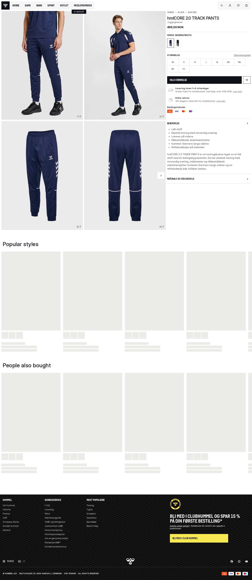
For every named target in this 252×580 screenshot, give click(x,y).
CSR (5, 517)
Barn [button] (39, 5)
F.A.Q (47, 505)
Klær (181, 12)
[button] (222, 5)
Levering (49, 509)
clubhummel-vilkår (54, 526)
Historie (7, 509)
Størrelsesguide (242, 55)
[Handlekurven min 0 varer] (246, 5)
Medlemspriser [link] (83, 5)
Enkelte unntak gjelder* (180, 526)
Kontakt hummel (11, 526)
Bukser (192, 12)
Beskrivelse (173, 123)
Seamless (92, 517)
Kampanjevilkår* (53, 542)
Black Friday (92, 526)
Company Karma (11, 522)
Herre (170, 12)
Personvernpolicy (54, 530)
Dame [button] (28, 5)
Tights (90, 509)
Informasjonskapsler (55, 534)
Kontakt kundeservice (55, 546)
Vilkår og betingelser (55, 522)
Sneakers (91, 513)
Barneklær (91, 522)
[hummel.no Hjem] (5, 5)
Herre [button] (15, 5)
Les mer (237, 91)
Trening (90, 505)
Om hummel (9, 505)
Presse (6, 513)
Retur (47, 513)
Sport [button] (51, 5)
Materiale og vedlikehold (180, 179)
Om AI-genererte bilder (56, 538)
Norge (10, 561)
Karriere (6, 530)
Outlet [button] (64, 5)
